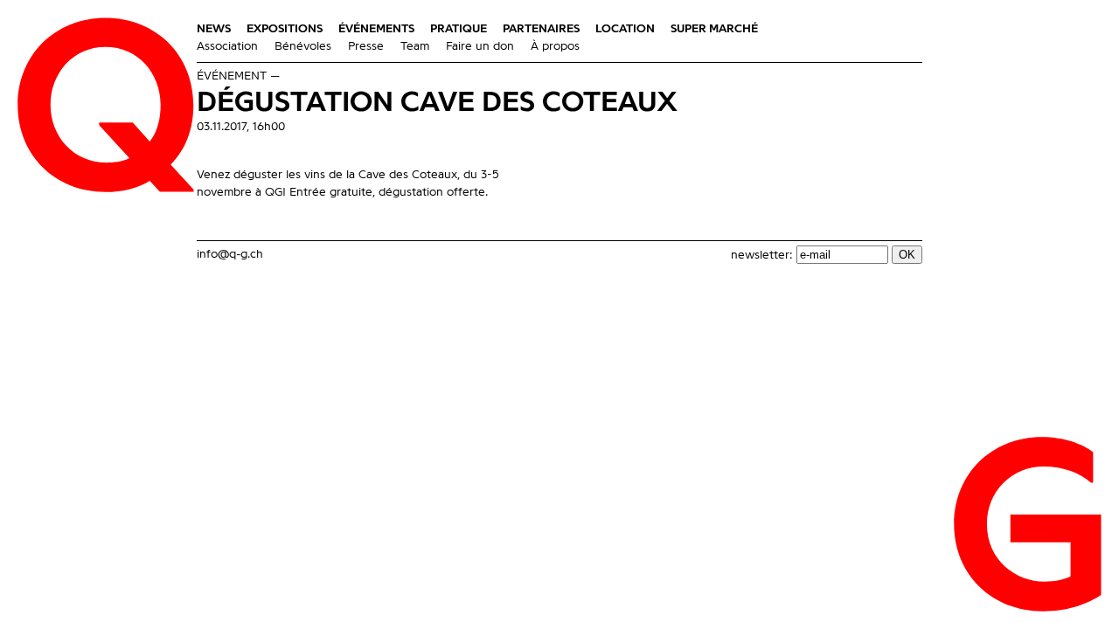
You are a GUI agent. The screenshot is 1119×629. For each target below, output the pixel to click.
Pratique (458, 29)
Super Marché (714, 29)
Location (625, 29)
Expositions (285, 29)
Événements (376, 29)
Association (227, 46)
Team (414, 46)
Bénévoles (303, 46)
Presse (366, 46)
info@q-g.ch (230, 254)
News (214, 29)
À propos (555, 46)
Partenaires (541, 29)
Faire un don (480, 46)
